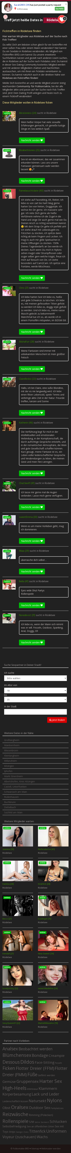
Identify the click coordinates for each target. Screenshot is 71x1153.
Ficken (8, 1068)
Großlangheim (11, 740)
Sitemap (35, 1148)
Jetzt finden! (58, 720)
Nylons (54, 1100)
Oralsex (19, 1107)
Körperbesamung (16, 1094)
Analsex (10, 1049)
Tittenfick (37, 1131)
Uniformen (56, 1131)
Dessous (11, 1062)
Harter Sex (50, 1081)
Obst (6, 1107)
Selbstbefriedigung (14, 1126)
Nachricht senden (30, 140)
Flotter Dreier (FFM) (35, 1068)
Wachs (42, 1136)
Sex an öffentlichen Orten (40, 1126)
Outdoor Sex (39, 1107)
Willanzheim (10, 760)
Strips (12, 1131)
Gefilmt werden (46, 1075)
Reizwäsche (15, 1114)
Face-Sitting (44, 1062)
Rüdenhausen (11, 796)
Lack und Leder (45, 1094)
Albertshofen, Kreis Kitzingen (19, 781)
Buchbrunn (10, 802)
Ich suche (9, 672)
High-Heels (14, 1088)
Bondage (40, 1055)
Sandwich (45, 1122)
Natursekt (37, 1100)
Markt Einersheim (13, 776)
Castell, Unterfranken (15, 786)
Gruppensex (28, 1081)
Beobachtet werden (36, 1049)
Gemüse (9, 1081)
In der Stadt (10, 706)
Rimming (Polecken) (41, 1115)
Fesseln (58, 1063)
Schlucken (58, 1121)
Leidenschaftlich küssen (15, 1101)
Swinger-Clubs (22, 1132)
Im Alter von (10, 685)
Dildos (27, 1061)
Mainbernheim (11, 745)
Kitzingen (9, 766)
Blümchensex (16, 1055)
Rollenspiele (15, 1121)
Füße (32, 1075)
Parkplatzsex (57, 1108)
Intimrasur (32, 1088)
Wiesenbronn (11, 750)
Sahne (37, 1122)
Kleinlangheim (11, 755)
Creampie (57, 1055)
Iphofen (8, 771)
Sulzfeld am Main (13, 812)
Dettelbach (10, 807)
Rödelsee (51, 113)
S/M (31, 1122)
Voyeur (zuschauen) (19, 1136)
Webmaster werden (51, 1148)
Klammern (48, 1088)
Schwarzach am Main (15, 791)
